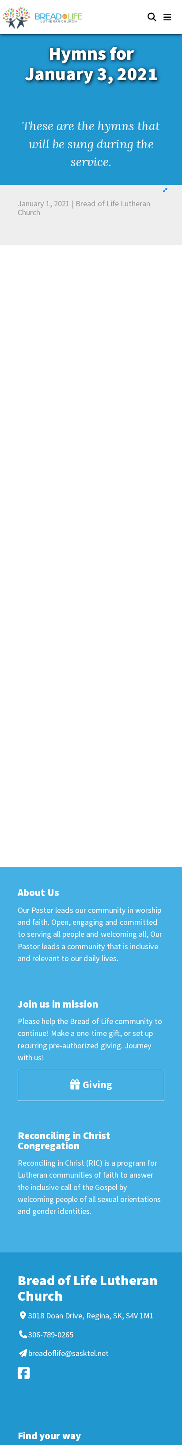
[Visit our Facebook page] (90, 1373)
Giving (96, 1085)
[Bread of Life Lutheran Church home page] (47, 18)
